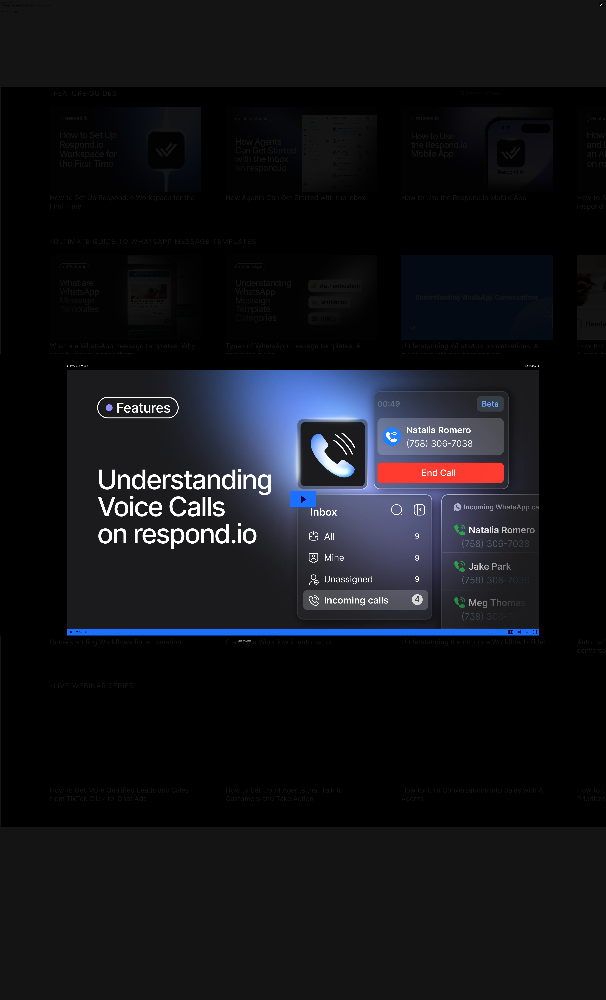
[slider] (295, 632)
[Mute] (519, 632)
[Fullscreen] (535, 632)
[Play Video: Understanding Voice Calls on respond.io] (303, 499)
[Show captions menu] (511, 632)
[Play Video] (71, 632)
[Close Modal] (601, 4)
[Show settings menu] (527, 632)
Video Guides (244, 640)
